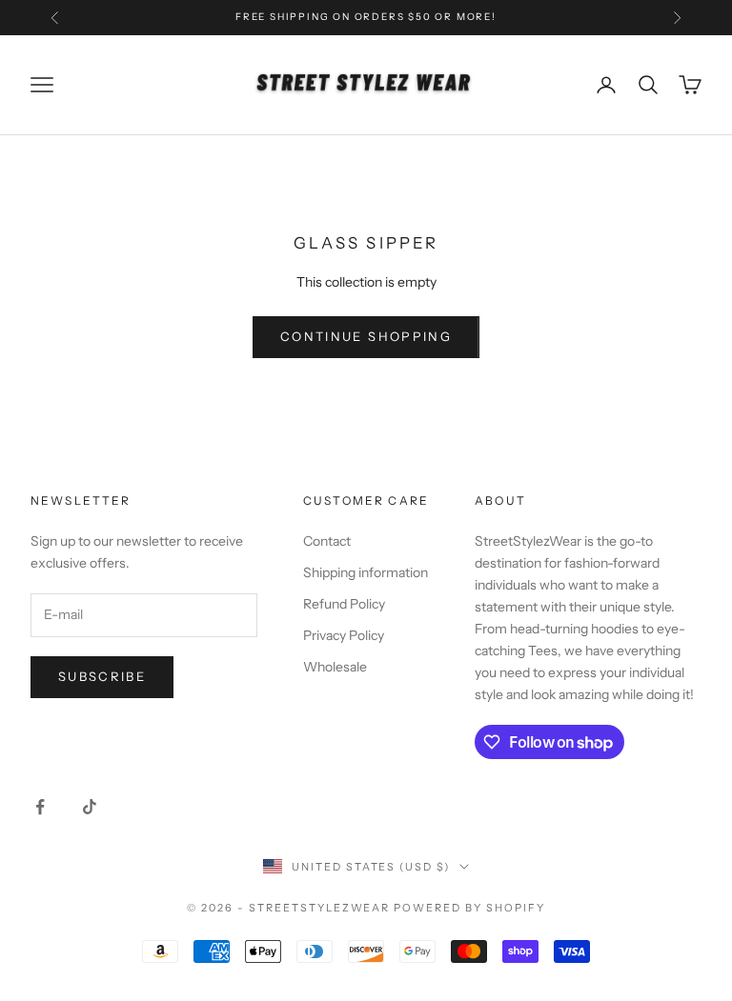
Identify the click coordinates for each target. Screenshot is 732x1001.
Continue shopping (366, 336)
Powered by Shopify (469, 907)
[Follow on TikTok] (89, 806)
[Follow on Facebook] (40, 806)
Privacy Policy (343, 635)
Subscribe (102, 676)
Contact (327, 541)
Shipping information (365, 572)
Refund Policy (344, 603)
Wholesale (335, 666)
